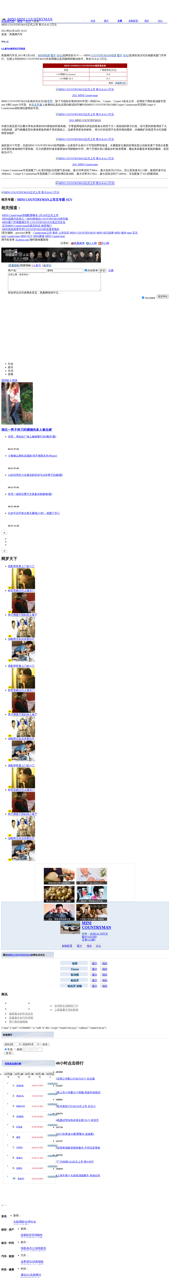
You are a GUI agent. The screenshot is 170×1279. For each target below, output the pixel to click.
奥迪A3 (21, 1178)
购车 (20, 21)
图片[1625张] (89, 936)
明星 (23, 1248)
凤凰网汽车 (8, 21)
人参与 (5, 48)
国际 (21, 1221)
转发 (23, 48)
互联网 (34, 1274)
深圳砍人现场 (9, 380)
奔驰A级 (20, 1085)
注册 (111, 270)
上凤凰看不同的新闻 (66, 1009)
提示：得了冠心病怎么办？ (92, 883)
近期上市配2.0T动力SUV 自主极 (76, 1078)
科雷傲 (19, 1127)
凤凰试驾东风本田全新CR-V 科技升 (78, 1120)
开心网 (105, 243)
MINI (11, 19)
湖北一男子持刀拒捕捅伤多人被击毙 (26, 429)
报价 (89, 945)
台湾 (27, 1221)
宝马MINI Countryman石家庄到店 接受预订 (27, 225)
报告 (40, 1261)
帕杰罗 (75, 980)
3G (28, 1274)
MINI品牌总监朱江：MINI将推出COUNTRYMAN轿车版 (35, 218)
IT (40, 1274)
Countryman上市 (42, 232)
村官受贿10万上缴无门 (21, 590)
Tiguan (75, 969)
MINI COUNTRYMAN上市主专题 (41, 199)
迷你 (123, 232)
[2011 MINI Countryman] (85, 89)
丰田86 (19, 1147)
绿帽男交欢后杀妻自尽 (21, 639)
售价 (55, 232)
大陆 (16, 1221)
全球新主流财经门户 (66, 1005)
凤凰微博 (79, 243)
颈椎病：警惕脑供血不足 (92, 901)
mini (129, 232)
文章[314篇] (88, 939)
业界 (23, 1261)
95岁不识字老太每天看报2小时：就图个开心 (34, 513)
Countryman (13, 236)
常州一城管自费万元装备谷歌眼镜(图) (30, 494)
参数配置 (67, 945)
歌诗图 (75, 974)
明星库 (42, 1248)
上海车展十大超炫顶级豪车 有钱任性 (78, 1175)
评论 (29, 1261)
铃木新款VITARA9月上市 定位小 (76, 1106)
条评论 (13, 48)
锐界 (75, 963)
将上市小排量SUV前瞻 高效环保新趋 (78, 1092)
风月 (29, 1248)
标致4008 (20, 1106)
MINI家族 (38, 236)
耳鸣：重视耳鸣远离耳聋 (59, 919)
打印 (19, 48)
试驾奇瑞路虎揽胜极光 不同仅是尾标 (78, 1147)
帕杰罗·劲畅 (75, 986)
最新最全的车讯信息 (21, 1013)
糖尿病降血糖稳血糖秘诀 (59, 883)
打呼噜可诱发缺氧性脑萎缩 (92, 919)
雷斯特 (19, 1168)
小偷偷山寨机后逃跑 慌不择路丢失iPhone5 (32, 455)
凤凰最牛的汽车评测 (21, 1017)
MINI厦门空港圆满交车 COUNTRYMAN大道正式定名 (33, 222)
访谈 (35, 1261)
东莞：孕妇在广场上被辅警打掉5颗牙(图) (32, 436)
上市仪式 (63, 232)
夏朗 (18, 1137)
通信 (23, 1274)
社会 (33, 1221)
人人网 (93, 243)
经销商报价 (53, 1083)
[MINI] (3, 19)
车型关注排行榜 (13, 1063)
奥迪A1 (19, 1158)
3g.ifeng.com (22, 239)
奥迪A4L (20, 1096)
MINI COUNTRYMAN (34, 19)
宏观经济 (26, 1235)
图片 (79, 945)
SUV (28, 21)
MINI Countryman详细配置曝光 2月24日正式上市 (30, 215)
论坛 (98, 945)
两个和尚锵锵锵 (18, 1021)
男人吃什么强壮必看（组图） (59, 901)
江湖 (35, 1248)
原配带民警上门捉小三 (21, 566)
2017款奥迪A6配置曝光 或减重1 (75, 1134)
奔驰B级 (20, 1116)
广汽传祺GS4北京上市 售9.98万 (75, 1161)
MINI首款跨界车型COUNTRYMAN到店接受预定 (30, 229)
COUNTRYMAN (86, 232)
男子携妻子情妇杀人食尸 (22, 614)
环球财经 (37, 1235)
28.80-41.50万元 (99, 933)
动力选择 (108, 232)
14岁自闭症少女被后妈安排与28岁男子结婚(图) (35, 475)
